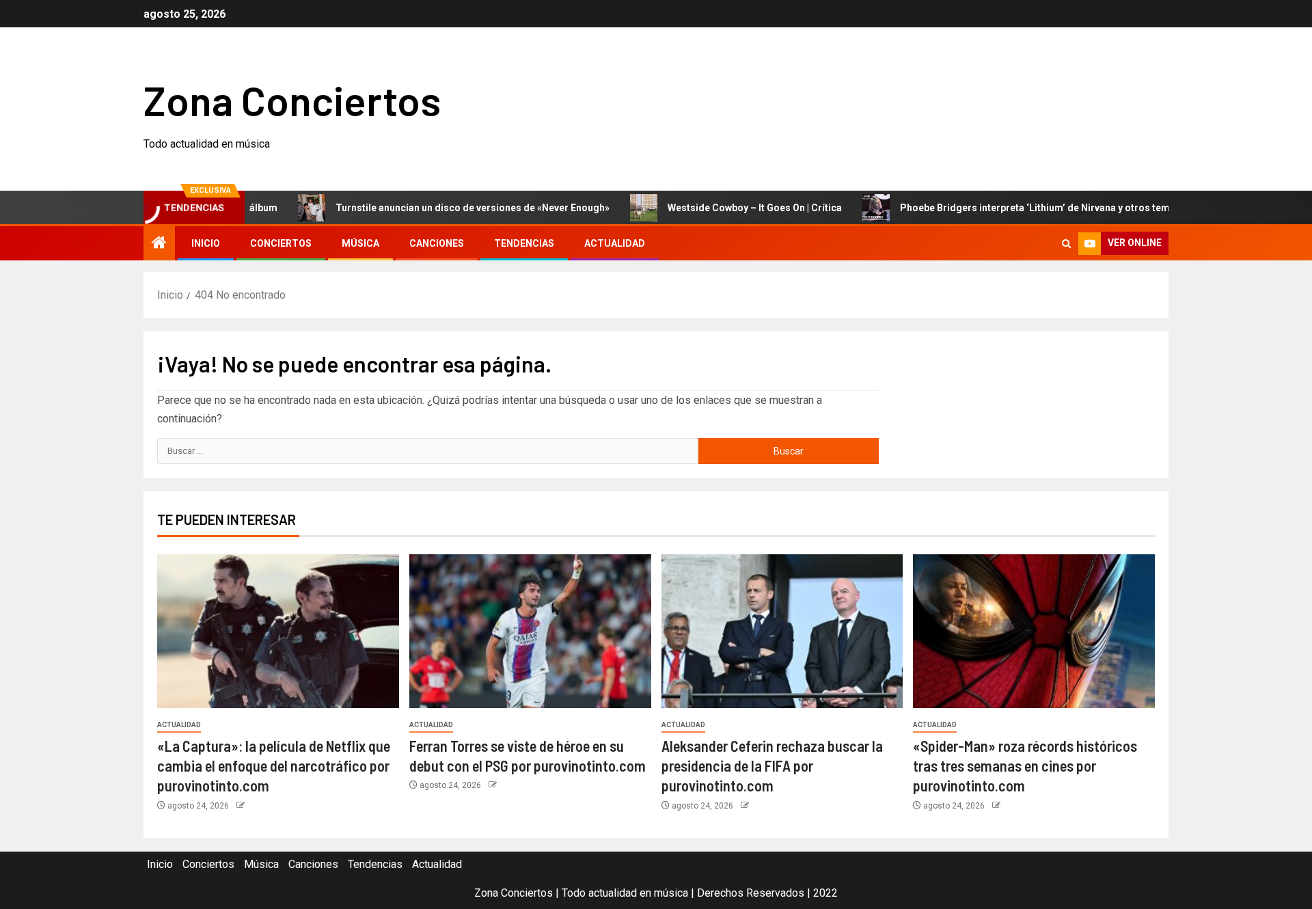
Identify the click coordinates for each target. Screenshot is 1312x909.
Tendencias (524, 243)
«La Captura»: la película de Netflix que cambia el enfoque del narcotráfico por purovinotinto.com (273, 766)
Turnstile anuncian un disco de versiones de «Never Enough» (445, 207)
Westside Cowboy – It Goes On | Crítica (727, 207)
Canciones (436, 243)
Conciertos (281, 243)
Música (360, 243)
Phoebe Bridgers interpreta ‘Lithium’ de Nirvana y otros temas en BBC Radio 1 (1047, 207)
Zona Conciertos (292, 99)
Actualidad (614, 243)
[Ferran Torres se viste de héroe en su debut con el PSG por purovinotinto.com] (530, 631)
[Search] (1066, 243)
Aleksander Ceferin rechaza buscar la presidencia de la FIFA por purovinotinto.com (772, 766)
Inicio (205, 243)
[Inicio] (159, 244)
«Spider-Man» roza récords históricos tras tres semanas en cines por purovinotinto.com (1025, 766)
